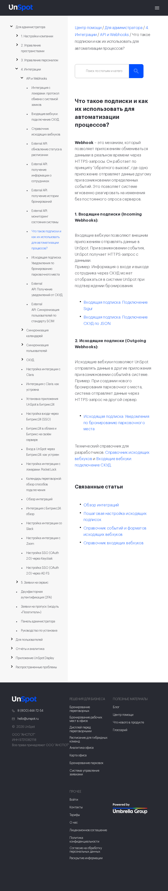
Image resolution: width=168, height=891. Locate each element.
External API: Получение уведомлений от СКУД (47, 289)
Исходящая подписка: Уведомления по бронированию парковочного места (116, 423)
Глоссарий (120, 730)
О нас (74, 822)
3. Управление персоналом (39, 60)
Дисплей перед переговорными (81, 729)
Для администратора (30, 27)
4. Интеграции (31, 69)
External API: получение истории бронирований (45, 196)
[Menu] (157, 8)
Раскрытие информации (86, 858)
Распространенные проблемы (36, 667)
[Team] (134, 808)
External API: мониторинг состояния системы (45, 216)
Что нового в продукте (128, 722)
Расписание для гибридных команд (88, 739)
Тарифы (75, 815)
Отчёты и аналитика (30, 649)
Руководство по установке (39, 630)
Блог (116, 707)
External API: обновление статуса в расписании (47, 149)
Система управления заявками (84, 772)
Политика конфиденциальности (84, 839)
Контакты (76, 807)
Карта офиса (78, 755)
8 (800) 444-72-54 (30, 710)
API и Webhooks (36, 78)
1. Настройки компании (37, 36)
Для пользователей (29, 639)
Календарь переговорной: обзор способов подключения (44, 484)
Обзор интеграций (39, 499)
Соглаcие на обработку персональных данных (86, 850)
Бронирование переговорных (80, 709)
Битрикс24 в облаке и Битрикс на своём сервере (41, 434)
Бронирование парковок (86, 763)
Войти (74, 799)
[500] (117, 820)
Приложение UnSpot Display (35, 658)
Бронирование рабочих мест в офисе (86, 719)
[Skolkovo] (118, 794)
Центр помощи (88, 28)
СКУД (30, 360)
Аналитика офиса (82, 747)
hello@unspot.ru (28, 718)
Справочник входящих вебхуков (114, 543)
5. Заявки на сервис (34, 582)
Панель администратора (38, 621)
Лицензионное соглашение (88, 830)
